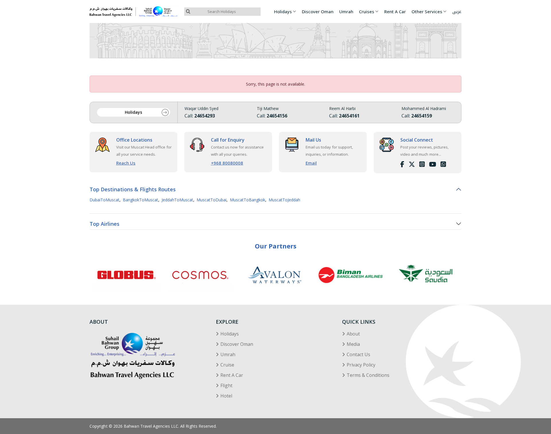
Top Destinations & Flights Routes (133, 189)
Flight (226, 385)
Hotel (226, 396)
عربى (456, 11)
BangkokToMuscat (140, 200)
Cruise (227, 364)
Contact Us (358, 354)
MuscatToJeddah (284, 200)
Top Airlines (104, 224)
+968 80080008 (227, 163)
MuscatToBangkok (247, 200)
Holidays (283, 11)
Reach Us (126, 163)
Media (353, 344)
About (353, 333)
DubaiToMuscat (104, 200)
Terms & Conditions (368, 375)
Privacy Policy (361, 364)
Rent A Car (395, 11)
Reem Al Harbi (342, 109)
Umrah (346, 11)
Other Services (427, 11)
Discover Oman (317, 11)
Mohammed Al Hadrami (423, 109)
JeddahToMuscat (177, 200)
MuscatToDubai (211, 200)
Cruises (366, 11)
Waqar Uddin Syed (201, 109)
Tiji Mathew (268, 109)
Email (311, 163)
